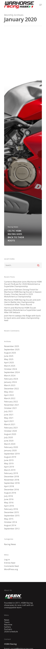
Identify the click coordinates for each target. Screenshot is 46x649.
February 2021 (11, 428)
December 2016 (11, 489)
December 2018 (11, 476)
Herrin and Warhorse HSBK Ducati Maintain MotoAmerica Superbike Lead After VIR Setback (22, 310)
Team (7, 622)
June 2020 (8, 441)
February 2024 (11, 379)
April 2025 (9, 362)
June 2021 (8, 414)
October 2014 (10, 522)
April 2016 (9, 506)
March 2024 (9, 375)
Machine (8, 624)
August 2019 (10, 457)
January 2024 (10, 382)
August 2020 (10, 434)
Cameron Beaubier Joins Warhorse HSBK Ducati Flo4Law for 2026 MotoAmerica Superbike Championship (23, 284)
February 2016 (11, 509)
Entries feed (9, 563)
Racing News (13, 227)
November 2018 (11, 480)
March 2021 (9, 424)
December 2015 (11, 512)
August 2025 (10, 353)
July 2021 (8, 411)
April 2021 (9, 421)
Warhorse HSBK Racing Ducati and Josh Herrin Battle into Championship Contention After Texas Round (22, 302)
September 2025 (12, 349)
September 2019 (12, 454)
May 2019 (8, 463)
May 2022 (8, 392)
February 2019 (11, 473)
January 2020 (10, 450)
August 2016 (10, 493)
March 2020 (9, 444)
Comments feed (11, 566)
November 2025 (11, 346)
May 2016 (8, 502)
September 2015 (12, 515)
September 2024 (12, 372)
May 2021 (8, 418)
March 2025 (9, 366)
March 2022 (9, 398)
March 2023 (9, 385)
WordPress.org (11, 569)
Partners (8, 629)
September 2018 (12, 483)
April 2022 (9, 395)
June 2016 (8, 499)
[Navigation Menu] (40, 5)
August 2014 (10, 525)
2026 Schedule (11, 631)
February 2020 (11, 447)
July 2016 (8, 496)
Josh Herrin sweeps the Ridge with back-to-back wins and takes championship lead (22, 317)
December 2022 (11, 388)
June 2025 (8, 356)
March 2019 (9, 470)
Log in (7, 559)
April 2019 (9, 467)
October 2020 (10, 431)
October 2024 (10, 369)
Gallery (7, 627)
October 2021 (10, 408)
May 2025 (8, 359)
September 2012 (12, 528)
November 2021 (11, 405)
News (6, 620)
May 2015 (8, 519)
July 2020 (8, 437)
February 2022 (11, 401)
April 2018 (9, 486)
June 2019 (8, 460)
